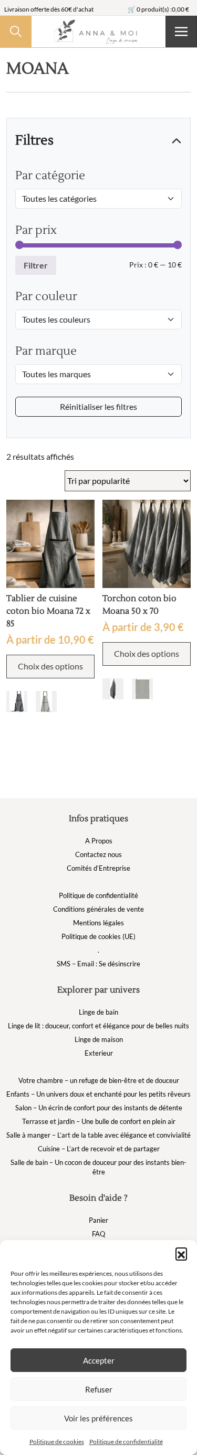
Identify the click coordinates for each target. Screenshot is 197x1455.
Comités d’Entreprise (98, 868)
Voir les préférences (98, 1418)
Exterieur (99, 1053)
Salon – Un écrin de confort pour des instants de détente (98, 1107)
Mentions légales (98, 923)
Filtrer (36, 265)
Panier (98, 1220)
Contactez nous (98, 854)
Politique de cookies (56, 1442)
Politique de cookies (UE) (98, 936)
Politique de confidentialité (126, 1442)
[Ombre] (16, 701)
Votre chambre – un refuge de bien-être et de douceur (98, 1080)
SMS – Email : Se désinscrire (98, 963)
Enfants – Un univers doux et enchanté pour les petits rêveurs (98, 1094)
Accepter (99, 1360)
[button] (181, 1253)
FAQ (98, 1234)
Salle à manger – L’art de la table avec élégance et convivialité (98, 1135)
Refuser (98, 1389)
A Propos (98, 841)
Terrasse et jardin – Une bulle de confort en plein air (98, 1121)
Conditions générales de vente (98, 909)
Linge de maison (99, 1039)
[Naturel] (46, 701)
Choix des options (50, 666)
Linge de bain (98, 1012)
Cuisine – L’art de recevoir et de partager (99, 1148)
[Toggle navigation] (181, 31)
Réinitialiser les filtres (98, 406)
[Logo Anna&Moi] (98, 31)
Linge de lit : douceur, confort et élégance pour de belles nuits (98, 1025)
